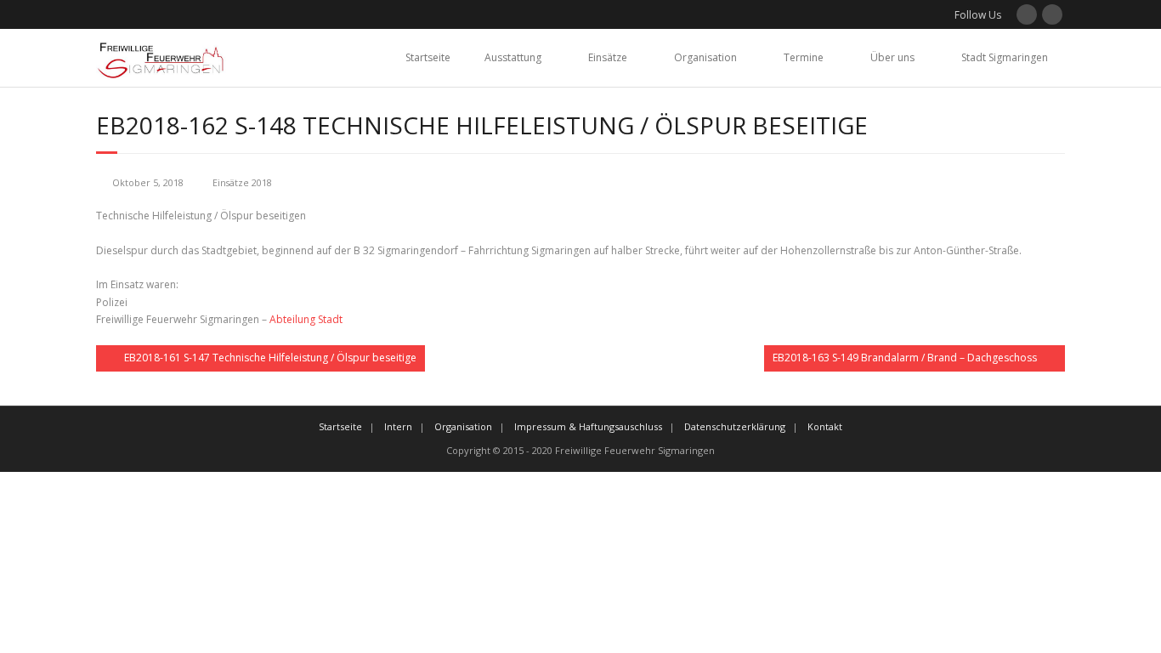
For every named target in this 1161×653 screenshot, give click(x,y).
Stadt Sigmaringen (1004, 57)
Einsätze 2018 (242, 182)
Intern (398, 426)
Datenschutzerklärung (734, 426)
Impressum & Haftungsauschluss (588, 426)
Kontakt (824, 426)
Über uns (892, 57)
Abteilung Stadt (306, 319)
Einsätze (607, 57)
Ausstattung (512, 57)
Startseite (427, 57)
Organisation (705, 57)
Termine (804, 57)
